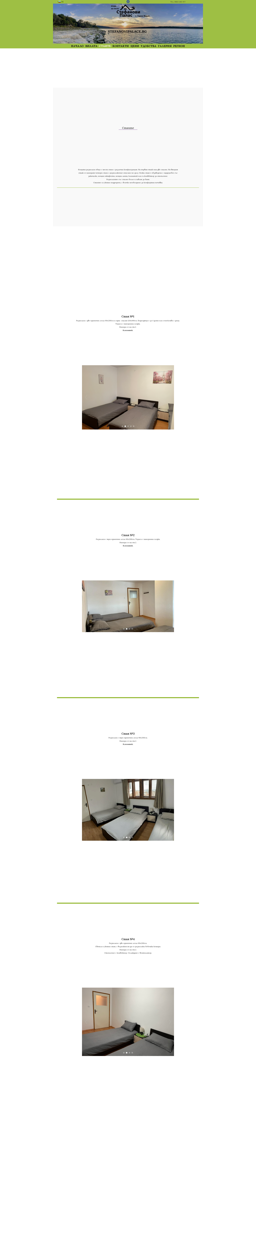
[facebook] (128, 1)
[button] (60, 1)
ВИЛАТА (91, 46)
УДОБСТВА (148, 46)
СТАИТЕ (105, 46)
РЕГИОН (179, 46)
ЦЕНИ (134, 46)
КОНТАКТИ (120, 46)
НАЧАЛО (77, 46)
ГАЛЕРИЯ (165, 46)
